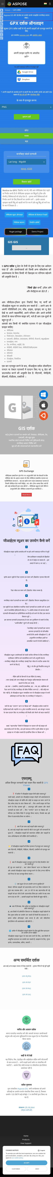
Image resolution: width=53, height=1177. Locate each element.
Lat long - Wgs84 (17, 161)
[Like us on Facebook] (21, 1126)
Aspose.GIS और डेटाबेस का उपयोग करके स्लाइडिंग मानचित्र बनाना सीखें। (26, 16)
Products (26, 1139)
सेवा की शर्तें (23, 94)
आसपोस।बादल (37, 35)
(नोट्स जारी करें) (26, 1110)
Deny (37, 1169)
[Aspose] (17, 4)
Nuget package (15, 231)
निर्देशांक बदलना (19, 222)
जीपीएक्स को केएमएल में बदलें (37, 214)
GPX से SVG (26, 994)
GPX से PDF (26, 982)
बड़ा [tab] (26, 141)
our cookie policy (17, 1158)
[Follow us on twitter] (26, 1126)
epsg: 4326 (26, 168)
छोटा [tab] (26, 130)
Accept (26, 1163)
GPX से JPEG (26, 976)
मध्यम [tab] (26, 135)
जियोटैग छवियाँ (34, 222)
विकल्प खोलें (26, 181)
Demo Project (37, 231)
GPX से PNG (26, 988)
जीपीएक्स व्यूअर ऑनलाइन (14, 214)
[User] (49, 3)
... (26, 247)
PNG (4, 106)
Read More (27, 494)
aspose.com (24, 35)
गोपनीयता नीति (35, 94)
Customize (16, 1169)
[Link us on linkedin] (32, 1126)
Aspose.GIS (23, 1088)
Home (26, 1136)
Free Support (26, 1143)
